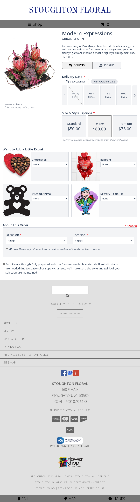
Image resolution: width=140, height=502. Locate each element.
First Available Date (104, 81)
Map (71, 498)
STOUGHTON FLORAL (70, 10)
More (66, 57)
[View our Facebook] (64, 375)
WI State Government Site (87, 482)
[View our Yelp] (76, 375)
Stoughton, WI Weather (51, 482)
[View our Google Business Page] (70, 375)
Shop (37, 24)
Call (24, 498)
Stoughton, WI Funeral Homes (51, 476)
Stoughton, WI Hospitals (92, 476)
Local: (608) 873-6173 (70, 401)
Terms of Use (95, 488)
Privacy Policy (45, 488)
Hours (118, 498)
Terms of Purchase (71, 488)
